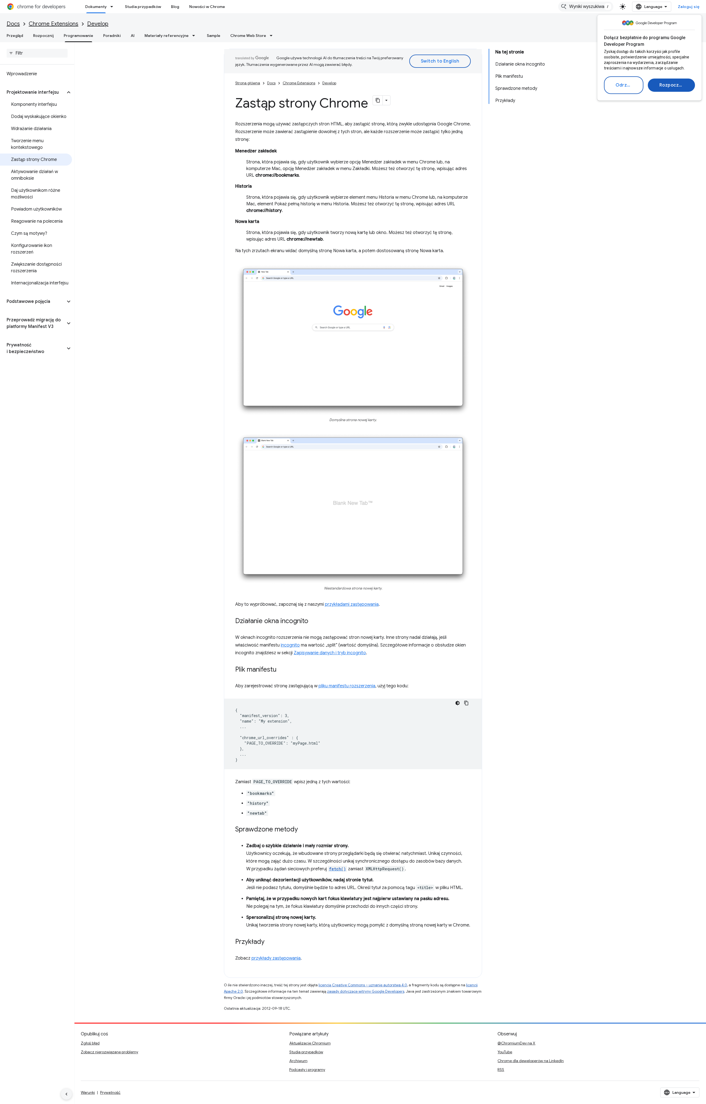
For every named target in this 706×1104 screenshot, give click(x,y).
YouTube (505, 1051)
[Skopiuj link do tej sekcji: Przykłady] (270, 942)
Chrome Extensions (53, 23)
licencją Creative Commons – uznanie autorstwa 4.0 (363, 985)
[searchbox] (37, 53)
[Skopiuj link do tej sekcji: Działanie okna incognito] (313, 621)
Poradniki (112, 35)
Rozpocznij (671, 85)
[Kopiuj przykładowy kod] (466, 703)
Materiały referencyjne (167, 35)
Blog (175, 6)
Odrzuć (624, 85)
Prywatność (110, 1092)
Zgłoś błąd (90, 1043)
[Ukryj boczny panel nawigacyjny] (66, 1094)
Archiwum (298, 1060)
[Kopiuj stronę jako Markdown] (378, 100)
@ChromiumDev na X (516, 1043)
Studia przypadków (143, 6)
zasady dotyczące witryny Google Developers (365, 991)
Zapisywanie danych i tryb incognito (330, 653)
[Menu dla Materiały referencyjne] (195, 35)
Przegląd (15, 35)
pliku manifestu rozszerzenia (347, 686)
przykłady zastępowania (276, 958)
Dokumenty (96, 6)
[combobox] (585, 7)
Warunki (88, 1092)
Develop (97, 23)
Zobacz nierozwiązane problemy (109, 1051)
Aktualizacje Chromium (310, 1043)
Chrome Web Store (248, 35)
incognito (290, 645)
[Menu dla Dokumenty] (113, 6)
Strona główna (247, 83)
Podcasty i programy (307, 1069)
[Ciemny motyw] (457, 703)
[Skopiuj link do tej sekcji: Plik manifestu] (282, 670)
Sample (213, 35)
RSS (501, 1069)
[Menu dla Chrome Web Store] (272, 35)
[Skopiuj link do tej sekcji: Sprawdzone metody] (303, 829)
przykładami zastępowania (352, 604)
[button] (32, 92)
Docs (13, 23)
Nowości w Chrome (207, 6)
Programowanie (78, 35)
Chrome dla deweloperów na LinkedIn (531, 1060)
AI (133, 35)
